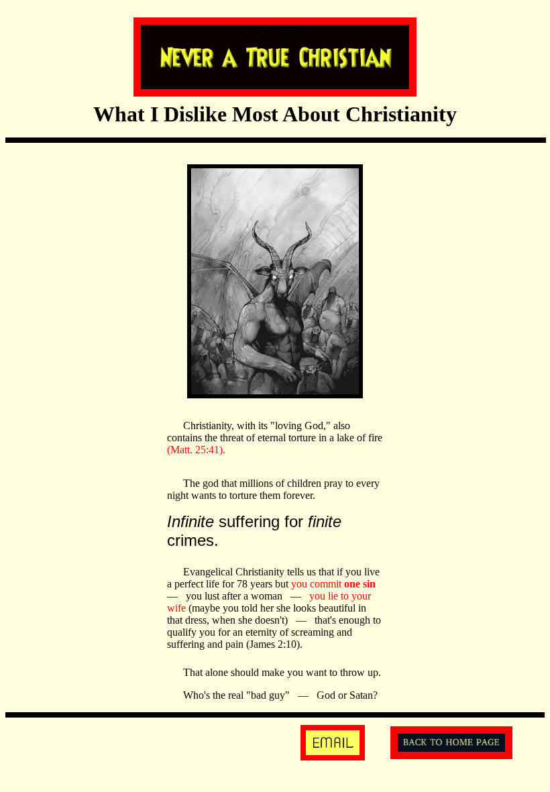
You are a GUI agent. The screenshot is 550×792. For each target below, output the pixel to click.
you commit (333, 583)
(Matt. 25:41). (196, 449)
